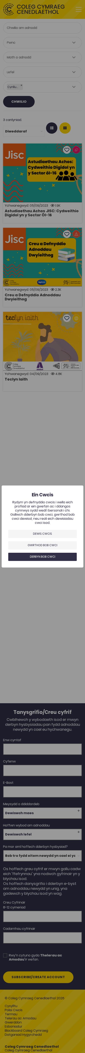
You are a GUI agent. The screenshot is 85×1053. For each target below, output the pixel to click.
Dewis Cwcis (42, 534)
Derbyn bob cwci (42, 557)
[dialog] (42, 526)
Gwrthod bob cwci (42, 545)
